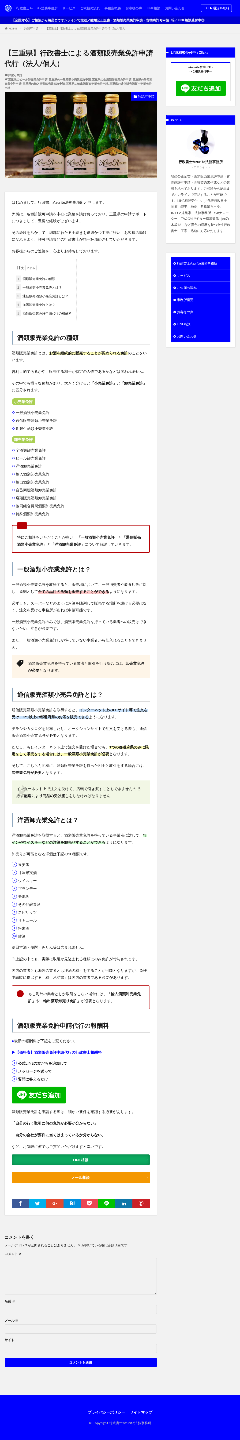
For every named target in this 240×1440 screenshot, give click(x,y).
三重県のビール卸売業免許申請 (28, 79)
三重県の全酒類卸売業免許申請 (111, 79)
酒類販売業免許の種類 (36, 279)
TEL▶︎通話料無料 (216, 8)
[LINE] (106, 1203)
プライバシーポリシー (106, 1412)
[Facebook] (20, 1203)
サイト (10, 1340)
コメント (13, 1253)
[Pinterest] (141, 1203)
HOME (13, 28)
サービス (68, 8)
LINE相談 (153, 8)
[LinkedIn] (124, 1203)
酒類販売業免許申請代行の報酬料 (44, 313)
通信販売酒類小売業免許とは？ (42, 296)
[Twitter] (37, 1203)
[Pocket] (89, 1203)
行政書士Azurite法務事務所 (37, 8)
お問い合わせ (175, 8)
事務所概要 (113, 8)
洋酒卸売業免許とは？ (36, 305)
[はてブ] (72, 1203)
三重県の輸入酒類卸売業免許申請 (44, 83)
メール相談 (80, 1177)
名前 (10, 1301)
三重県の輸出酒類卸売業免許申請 (87, 83)
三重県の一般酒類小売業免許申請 (70, 79)
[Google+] (55, 1203)
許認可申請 (31, 28)
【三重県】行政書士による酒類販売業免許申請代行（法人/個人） (86, 28)
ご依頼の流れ (90, 8)
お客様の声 (134, 8)
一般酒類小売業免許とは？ (39, 287)
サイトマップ (141, 1412)
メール (12, 1320)
